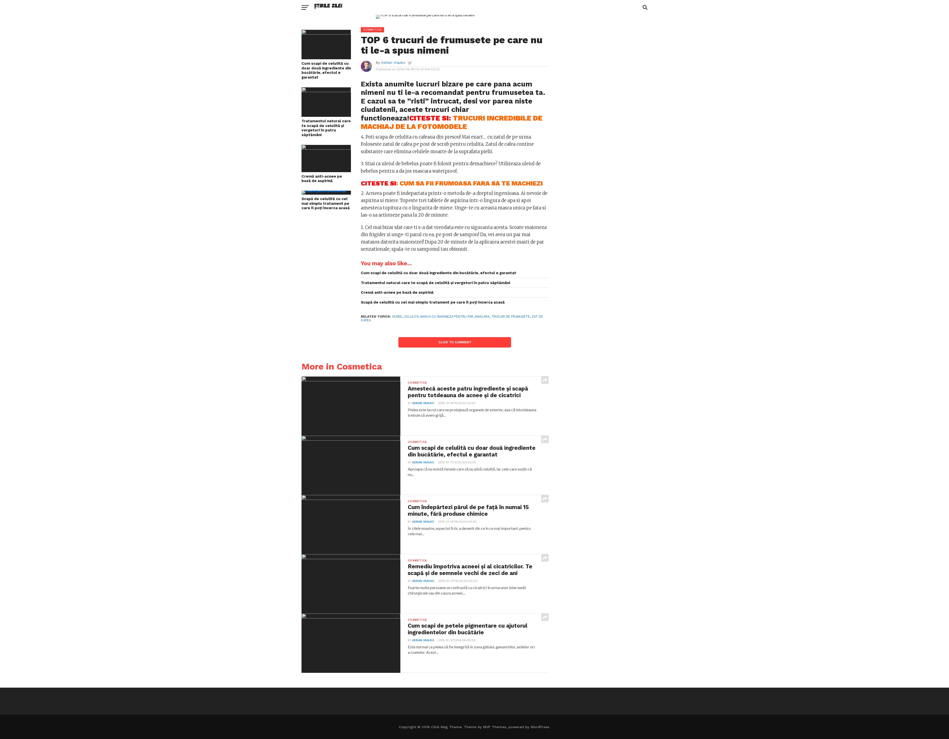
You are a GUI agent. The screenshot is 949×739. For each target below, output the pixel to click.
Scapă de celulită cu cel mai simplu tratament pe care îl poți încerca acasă (326, 203)
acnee (397, 316)
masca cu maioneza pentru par (446, 316)
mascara (482, 316)
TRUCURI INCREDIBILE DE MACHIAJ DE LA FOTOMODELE (451, 122)
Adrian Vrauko (393, 62)
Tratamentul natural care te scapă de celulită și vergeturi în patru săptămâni (326, 128)
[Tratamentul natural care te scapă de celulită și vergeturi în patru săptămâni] (326, 90)
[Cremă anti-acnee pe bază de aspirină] (326, 148)
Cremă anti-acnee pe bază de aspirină (322, 178)
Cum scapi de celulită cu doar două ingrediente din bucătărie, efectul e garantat (326, 70)
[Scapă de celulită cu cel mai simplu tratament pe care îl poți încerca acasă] (326, 190)
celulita (411, 316)
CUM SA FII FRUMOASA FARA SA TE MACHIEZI (471, 183)
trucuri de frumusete (510, 316)
